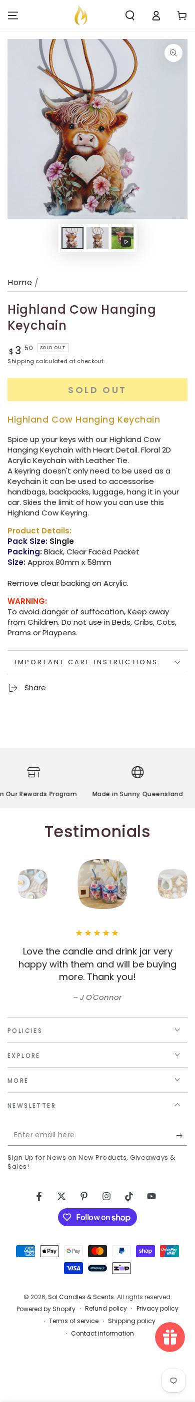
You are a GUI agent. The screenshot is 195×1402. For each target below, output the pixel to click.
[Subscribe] (182, 1136)
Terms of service (73, 1321)
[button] (130, 15)
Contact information (102, 1334)
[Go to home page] (81, 15)
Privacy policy (157, 1309)
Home (20, 282)
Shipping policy (132, 1321)
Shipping (21, 361)
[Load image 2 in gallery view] (97, 238)
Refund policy (106, 1309)
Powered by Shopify (46, 1309)
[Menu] (13, 15)
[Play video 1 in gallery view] (123, 238)
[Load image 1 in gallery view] (73, 238)
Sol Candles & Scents (81, 1297)
